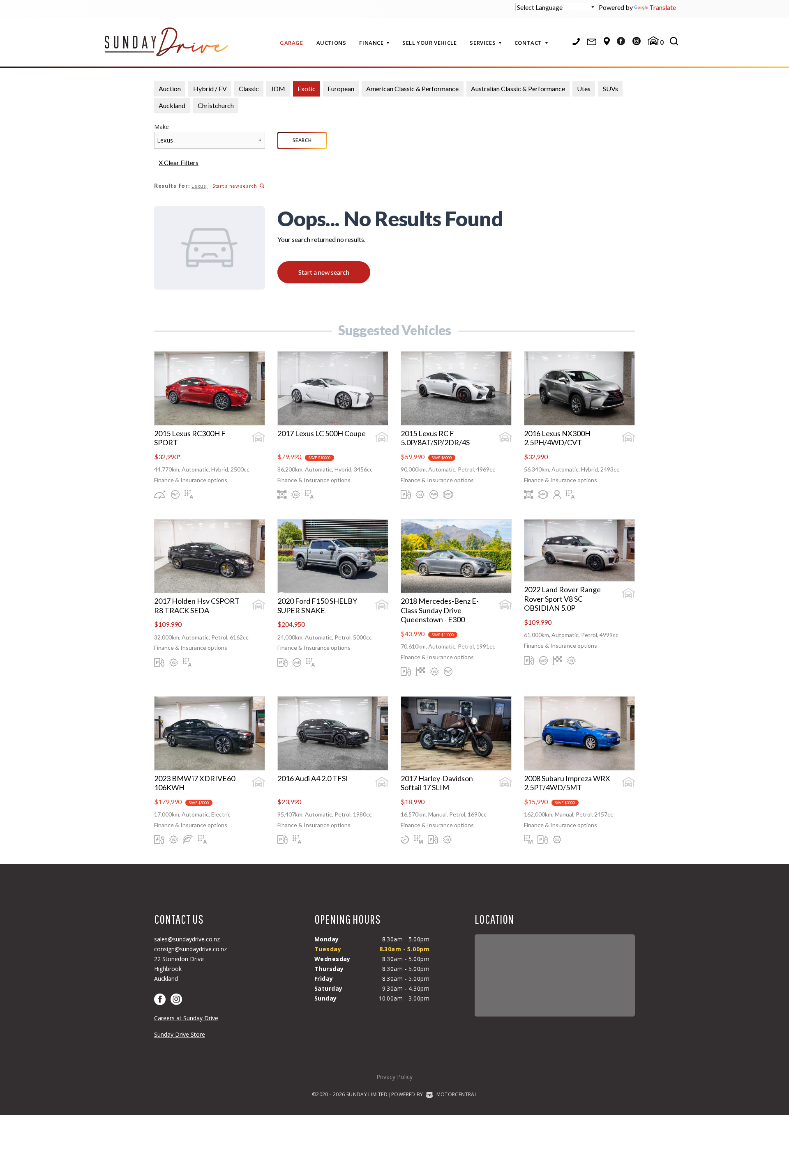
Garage (291, 42)
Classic (249, 88)
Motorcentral (456, 1094)
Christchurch (216, 105)
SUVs (610, 88)
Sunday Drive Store (179, 1034)
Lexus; (199, 186)
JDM (278, 88)
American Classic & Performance (412, 88)
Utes (584, 88)
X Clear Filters (178, 162)
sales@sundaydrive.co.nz (187, 939)
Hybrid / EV (210, 88)
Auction (170, 88)
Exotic (307, 88)
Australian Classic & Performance (518, 88)
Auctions (331, 42)
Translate (662, 7)
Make (161, 127)
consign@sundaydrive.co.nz (190, 949)
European (341, 88)
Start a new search (234, 186)
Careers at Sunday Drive (186, 1018)
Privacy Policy (394, 1077)
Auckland (172, 105)
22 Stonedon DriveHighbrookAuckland (179, 968)
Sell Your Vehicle (429, 42)
